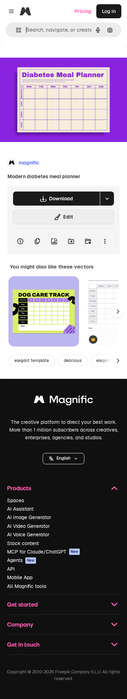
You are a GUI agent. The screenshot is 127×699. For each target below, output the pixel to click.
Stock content (23, 543)
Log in (109, 11)
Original (45, 60)
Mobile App (19, 577)
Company (20, 624)
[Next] (117, 311)
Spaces (15, 500)
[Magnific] (63, 401)
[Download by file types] (107, 199)
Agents (21, 560)
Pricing (82, 11)
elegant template (31, 360)
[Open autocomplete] (15, 30)
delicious (72, 360)
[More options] (105, 241)
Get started (22, 604)
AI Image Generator (29, 517)
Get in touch (23, 644)
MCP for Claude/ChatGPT (42, 552)
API (11, 569)
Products (19, 488)
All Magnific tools (26, 586)
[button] (63, 458)
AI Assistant (20, 509)
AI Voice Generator (28, 534)
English (63, 458)
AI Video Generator (28, 526)
